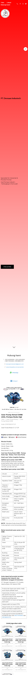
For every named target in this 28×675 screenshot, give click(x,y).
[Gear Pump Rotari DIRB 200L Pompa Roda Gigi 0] (14, 398)
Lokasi (9, 2)
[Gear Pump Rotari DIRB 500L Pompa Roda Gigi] (7, 655)
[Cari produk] (25, 49)
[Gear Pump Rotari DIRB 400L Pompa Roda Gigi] (21, 631)
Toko (2, 419)
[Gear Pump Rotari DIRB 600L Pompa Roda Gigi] (21, 655)
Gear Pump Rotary (12, 419)
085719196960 (18, 615)
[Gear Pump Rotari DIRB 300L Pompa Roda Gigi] (7, 631)
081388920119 (6, 617)
